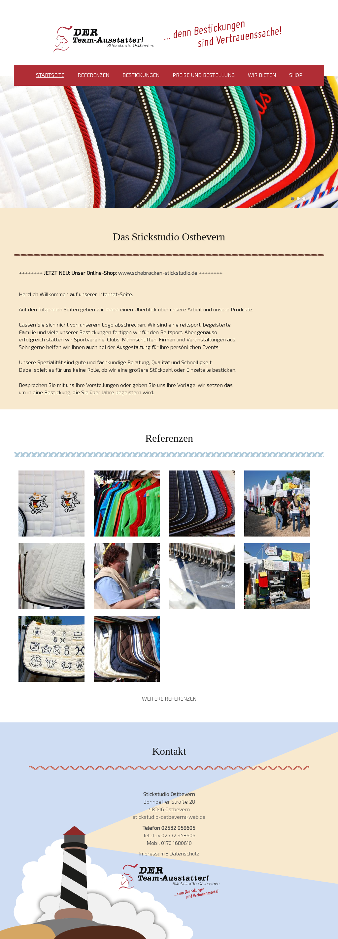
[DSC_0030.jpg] (127, 649)
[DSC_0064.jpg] (277, 576)
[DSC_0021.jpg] (51, 503)
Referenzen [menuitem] (93, 75)
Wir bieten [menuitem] (262, 75)
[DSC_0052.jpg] (202, 576)
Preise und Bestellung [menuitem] (204, 75)
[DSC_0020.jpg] (51, 576)
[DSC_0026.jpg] (51, 649)
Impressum (152, 853)
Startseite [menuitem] (50, 75)
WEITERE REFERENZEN (169, 698)
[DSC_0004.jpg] (277, 503)
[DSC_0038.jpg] (127, 576)
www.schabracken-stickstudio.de (157, 272)
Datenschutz (184, 853)
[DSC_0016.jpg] (127, 503)
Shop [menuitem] (295, 75)
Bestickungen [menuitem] (140, 75)
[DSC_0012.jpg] (202, 503)
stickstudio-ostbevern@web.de (169, 817)
